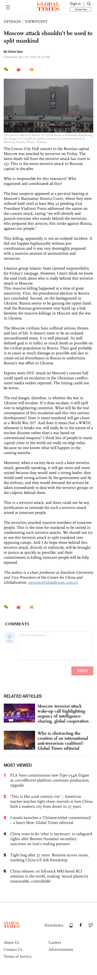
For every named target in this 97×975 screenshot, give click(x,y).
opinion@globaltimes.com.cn (53, 582)
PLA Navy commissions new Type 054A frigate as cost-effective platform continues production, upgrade (50, 780)
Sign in (75, 4)
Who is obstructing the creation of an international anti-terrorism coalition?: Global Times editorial (63, 741)
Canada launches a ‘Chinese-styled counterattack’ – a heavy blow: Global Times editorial (51, 820)
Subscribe (81, 9)
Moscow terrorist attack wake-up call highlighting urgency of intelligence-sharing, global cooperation (63, 713)
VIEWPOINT (36, 21)
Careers (54, 942)
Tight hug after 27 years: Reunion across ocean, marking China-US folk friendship (49, 857)
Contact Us (13, 949)
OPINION (12, 21)
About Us (11, 942)
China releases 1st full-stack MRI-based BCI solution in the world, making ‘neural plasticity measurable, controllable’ (49, 876)
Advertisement (60, 949)
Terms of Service (18, 956)
